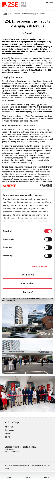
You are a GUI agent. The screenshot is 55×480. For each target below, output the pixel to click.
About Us (9, 427)
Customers (9, 430)
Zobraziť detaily (39, 266)
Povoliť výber (27, 283)
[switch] (48, 239)
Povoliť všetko (27, 275)
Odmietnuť (27, 292)
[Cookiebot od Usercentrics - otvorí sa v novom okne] (40, 185)
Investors (8, 434)
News (5, 14)
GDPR (7, 437)
